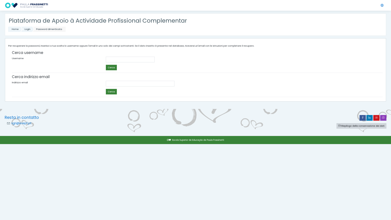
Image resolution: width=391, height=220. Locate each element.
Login (27, 29)
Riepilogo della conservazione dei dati (362, 125)
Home (15, 29)
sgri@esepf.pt (21, 123)
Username (18, 58)
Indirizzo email (20, 82)
